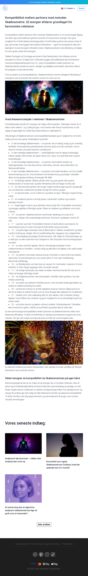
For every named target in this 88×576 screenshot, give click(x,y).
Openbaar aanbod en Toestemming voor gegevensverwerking (37, 544)
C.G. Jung (39, 63)
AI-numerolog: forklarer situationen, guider (45, 2)
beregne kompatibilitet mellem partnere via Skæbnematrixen (43, 311)
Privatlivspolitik (67, 544)
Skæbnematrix (52, 35)
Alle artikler (44, 524)
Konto (81, 8)
